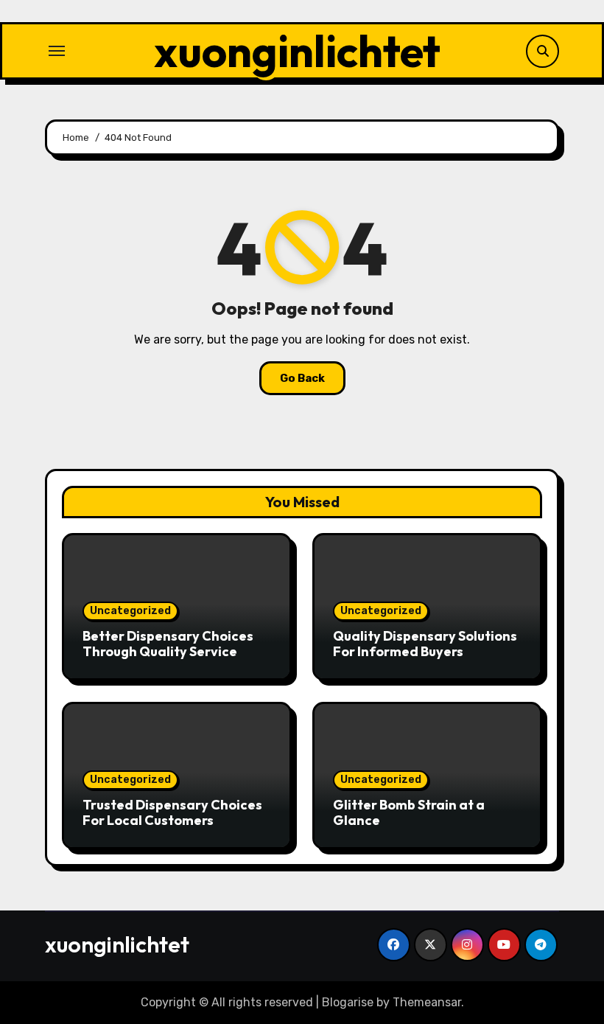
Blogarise (347, 1002)
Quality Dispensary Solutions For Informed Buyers (425, 644)
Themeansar (427, 1002)
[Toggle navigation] (57, 51)
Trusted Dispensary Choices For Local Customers (172, 812)
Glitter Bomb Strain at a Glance (409, 812)
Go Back (302, 378)
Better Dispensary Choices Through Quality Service (167, 644)
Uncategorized (130, 611)
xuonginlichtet (297, 51)
